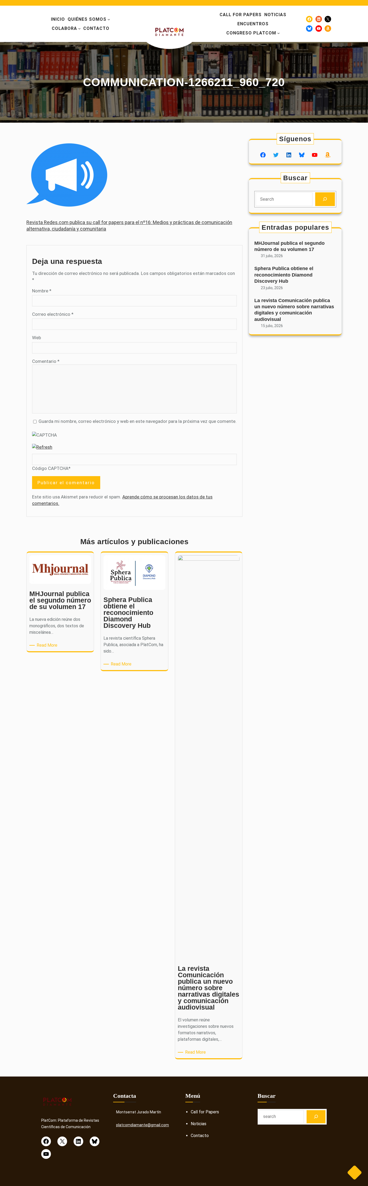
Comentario (46, 361)
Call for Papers (205, 1111)
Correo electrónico (53, 314)
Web (36, 337)
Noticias (198, 1123)
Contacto (200, 1135)
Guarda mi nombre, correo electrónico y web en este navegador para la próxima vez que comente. (138, 421)
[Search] (325, 199)
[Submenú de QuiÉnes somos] (108, 19)
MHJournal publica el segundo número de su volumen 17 (289, 246)
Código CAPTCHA (50, 468)
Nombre (41, 290)
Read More (48, 645)
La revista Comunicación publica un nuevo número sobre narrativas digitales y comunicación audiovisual (294, 310)
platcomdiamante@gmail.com (142, 1125)
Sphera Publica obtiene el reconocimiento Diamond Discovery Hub (283, 275)
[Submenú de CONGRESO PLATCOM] (278, 33)
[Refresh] (42, 447)
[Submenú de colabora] (79, 28)
